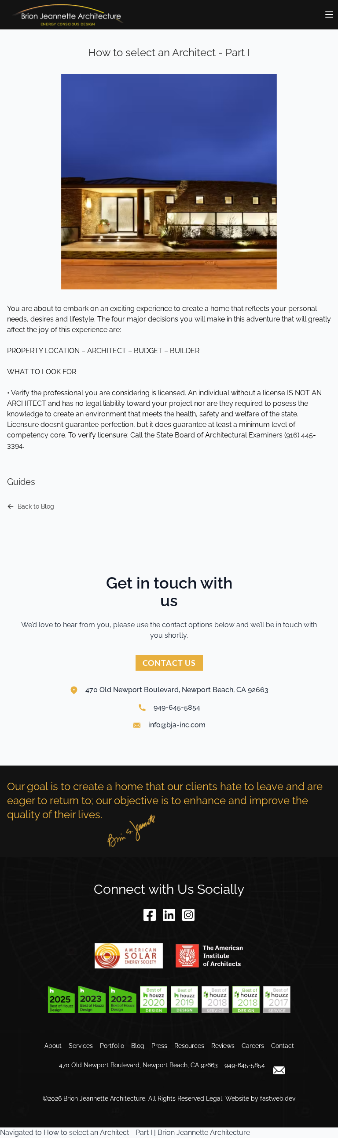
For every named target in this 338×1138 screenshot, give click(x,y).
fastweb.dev (277, 1098)
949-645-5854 (177, 707)
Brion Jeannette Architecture (104, 1098)
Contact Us (169, 663)
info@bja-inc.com (177, 725)
